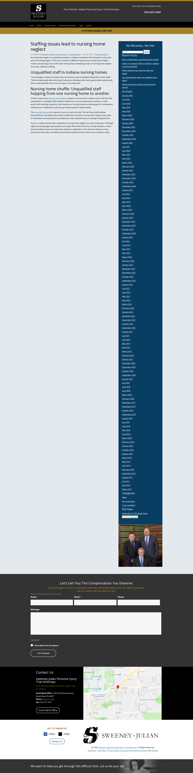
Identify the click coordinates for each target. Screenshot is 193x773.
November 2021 (128, 320)
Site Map (102, 750)
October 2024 (127, 182)
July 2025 (126, 147)
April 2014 (126, 465)
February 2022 (128, 308)
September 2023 (129, 233)
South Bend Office (47, 710)
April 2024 (126, 206)
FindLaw (154, 750)
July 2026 (126, 99)
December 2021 (128, 316)
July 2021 (126, 336)
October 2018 (127, 450)
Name (34, 597)
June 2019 (126, 426)
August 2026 (127, 95)
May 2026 (126, 107)
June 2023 (126, 245)
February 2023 (128, 261)
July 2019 (126, 422)
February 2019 (128, 442)
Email (77, 597)
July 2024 (126, 194)
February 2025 (128, 166)
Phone (121, 597)
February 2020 (128, 399)
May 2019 (126, 430)
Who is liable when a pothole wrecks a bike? (140, 59)
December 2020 (128, 363)
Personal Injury (101, 54)
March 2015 (127, 458)
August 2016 (127, 454)
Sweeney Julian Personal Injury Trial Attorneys (61, 54)
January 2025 (127, 170)
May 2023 (126, 249)
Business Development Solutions (134, 750)
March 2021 (127, 351)
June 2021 (126, 339)
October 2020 (127, 371)
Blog (81, 25)
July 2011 (126, 481)
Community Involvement (67, 25)
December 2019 (128, 402)
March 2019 (127, 438)
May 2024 (126, 202)
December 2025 (128, 127)
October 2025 (127, 135)
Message (35, 609)
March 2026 (127, 115)
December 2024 (128, 174)
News (124, 497)
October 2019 (127, 410)
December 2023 (128, 221)
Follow (51, 734)
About (39, 25)
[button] (191, 757)
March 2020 (127, 395)
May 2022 (126, 296)
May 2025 (126, 154)
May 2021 (126, 343)
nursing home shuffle (44, 112)
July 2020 (126, 383)
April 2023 (126, 253)
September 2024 (129, 186)
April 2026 (126, 111)
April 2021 (126, 347)
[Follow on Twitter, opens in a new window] (60, 734)
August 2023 (127, 237)
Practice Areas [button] (50, 25)
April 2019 (126, 434)
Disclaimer (35, 640)
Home (31, 25)
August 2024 (127, 190)
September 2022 (129, 280)
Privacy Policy (113, 750)
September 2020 (129, 375)
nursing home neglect (57, 98)
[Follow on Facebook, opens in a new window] (45, 734)
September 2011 (129, 473)
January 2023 (127, 265)
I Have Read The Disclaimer (47, 645)
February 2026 (128, 119)
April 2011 (126, 485)
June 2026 (126, 103)
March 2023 (127, 257)
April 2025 (126, 158)
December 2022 (128, 269)
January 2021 (127, 359)
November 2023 (128, 225)
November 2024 (128, 178)
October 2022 (127, 277)
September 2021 (129, 328)
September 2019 (129, 414)
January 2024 (127, 217)
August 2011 (127, 477)
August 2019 (127, 418)
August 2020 (127, 379)
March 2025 (127, 162)
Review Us (57, 741)
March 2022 (127, 304)
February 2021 (128, 355)
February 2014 (128, 469)
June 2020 (126, 387)
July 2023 (126, 241)
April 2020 (126, 391)
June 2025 (126, 151)
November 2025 (128, 131)
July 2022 (126, 288)
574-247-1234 (152, 12)
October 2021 (127, 324)
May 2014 (126, 461)
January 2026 (127, 123)
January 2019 (127, 446)
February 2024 (128, 213)
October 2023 (127, 229)
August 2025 (127, 143)
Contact (88, 25)
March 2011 (127, 489)
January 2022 (127, 312)
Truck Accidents (128, 505)
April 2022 (126, 300)
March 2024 (127, 210)
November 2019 (128, 406)
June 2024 (126, 198)
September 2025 (129, 139)
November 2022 (128, 272)
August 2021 (127, 332)
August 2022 (127, 284)
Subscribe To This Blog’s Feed (134, 513)
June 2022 (126, 292)
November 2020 (128, 367)
